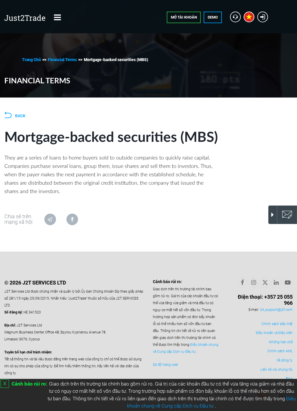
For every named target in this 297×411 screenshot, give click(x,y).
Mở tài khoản (184, 17)
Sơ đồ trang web (165, 365)
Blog (289, 379)
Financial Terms (62, 59)
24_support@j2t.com (276, 310)
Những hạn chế (281, 342)
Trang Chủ (31, 59)
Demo (213, 17)
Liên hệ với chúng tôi (276, 370)
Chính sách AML (280, 351)
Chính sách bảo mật (277, 324)
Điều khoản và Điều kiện (274, 333)
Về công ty (284, 360)
